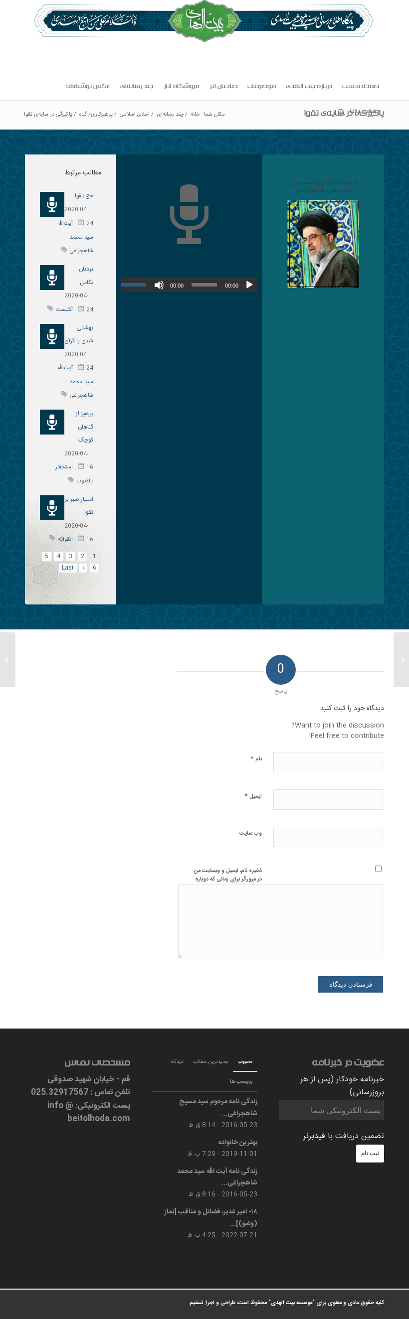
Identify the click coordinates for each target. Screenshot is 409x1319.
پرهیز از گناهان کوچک (84, 427)
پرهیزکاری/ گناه (96, 115)
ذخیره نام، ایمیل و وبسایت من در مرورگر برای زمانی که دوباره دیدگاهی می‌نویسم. (228, 879)
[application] (189, 284)
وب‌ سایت (250, 833)
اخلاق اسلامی (135, 115)
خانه (195, 115)
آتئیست (64, 309)
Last (68, 568)
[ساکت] (159, 285)
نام (256, 758)
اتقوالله (65, 539)
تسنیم (196, 1303)
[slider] (136, 284)
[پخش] (249, 285)
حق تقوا (84, 196)
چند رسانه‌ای (170, 115)
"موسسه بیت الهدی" (291, 1303)
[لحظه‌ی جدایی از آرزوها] (401, 659)
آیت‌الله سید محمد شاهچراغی (75, 237)
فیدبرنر (314, 1136)
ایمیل (253, 796)
